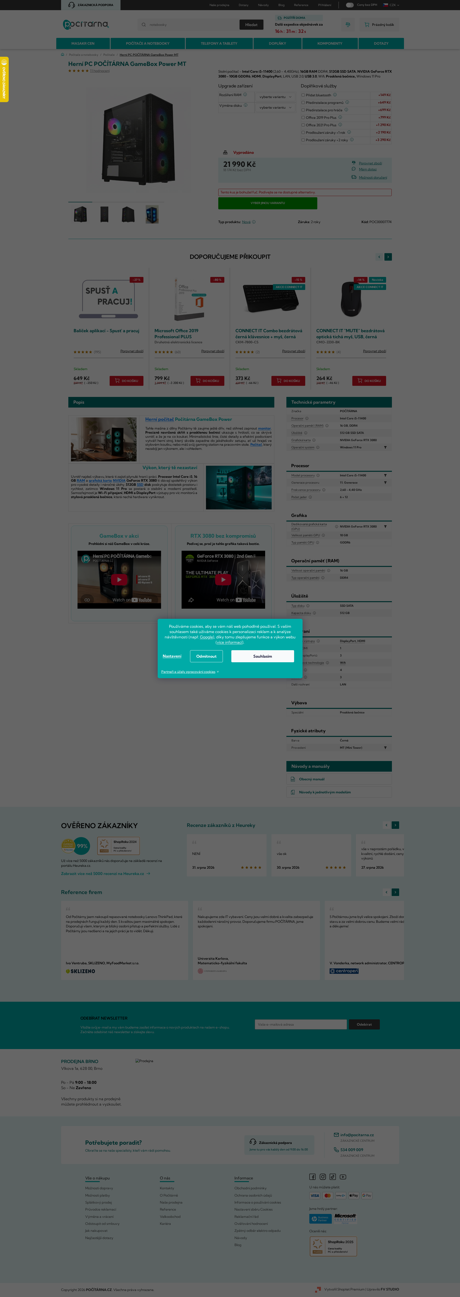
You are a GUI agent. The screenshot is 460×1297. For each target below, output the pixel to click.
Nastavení (172, 656)
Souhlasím (262, 656)
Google (206, 636)
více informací (229, 642)
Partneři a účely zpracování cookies (188, 672)
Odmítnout (206, 656)
